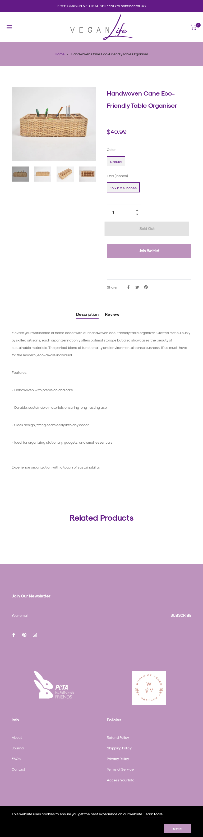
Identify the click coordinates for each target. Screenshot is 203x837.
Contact (18, 769)
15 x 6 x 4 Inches (123, 188)
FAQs (16, 758)
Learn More (153, 814)
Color (111, 149)
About (17, 737)
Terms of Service (120, 769)
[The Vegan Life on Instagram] (35, 634)
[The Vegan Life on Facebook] (14, 634)
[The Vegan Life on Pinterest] (24, 634)
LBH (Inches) (117, 175)
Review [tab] (113, 314)
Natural (116, 161)
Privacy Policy (118, 758)
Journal (18, 748)
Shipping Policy (119, 748)
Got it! (177, 828)
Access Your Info (120, 780)
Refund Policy (118, 737)
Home (59, 54)
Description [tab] (87, 314)
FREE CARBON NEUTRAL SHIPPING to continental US (101, 5)
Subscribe (180, 615)
